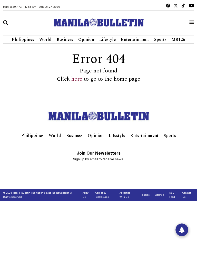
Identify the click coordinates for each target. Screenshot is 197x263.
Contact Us (186, 194)
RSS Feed (172, 194)
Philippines (23, 39)
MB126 (178, 39)
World (45, 39)
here (76, 79)
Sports (160, 39)
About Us (86, 194)
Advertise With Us (125, 194)
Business (65, 39)
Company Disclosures (102, 194)
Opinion (86, 39)
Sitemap (159, 194)
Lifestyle (107, 39)
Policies (145, 194)
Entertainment (135, 39)
